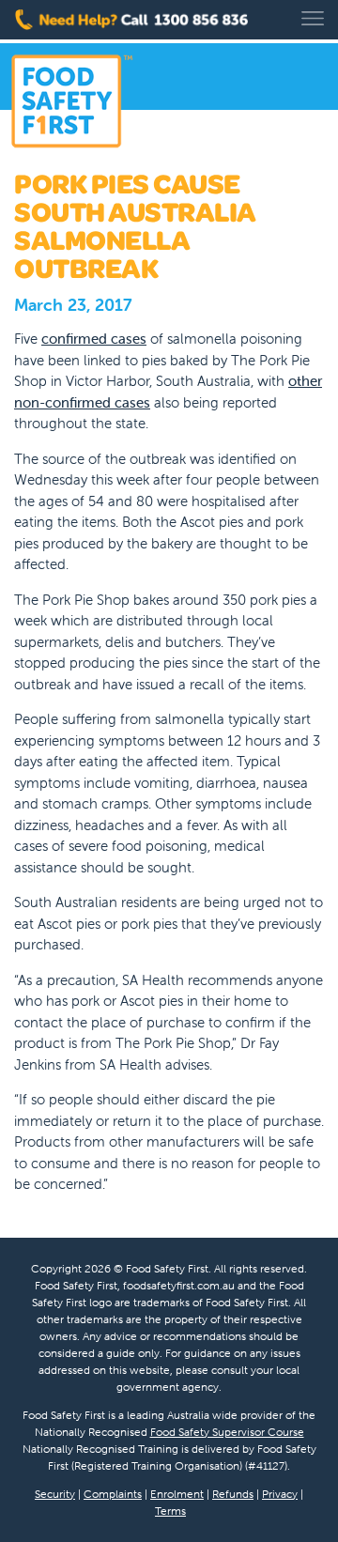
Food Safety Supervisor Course (227, 1432)
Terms (170, 1510)
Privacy (280, 1494)
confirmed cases (93, 338)
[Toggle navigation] (312, 18)
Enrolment (177, 1494)
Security (55, 1494)
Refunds (233, 1494)
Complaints (113, 1494)
